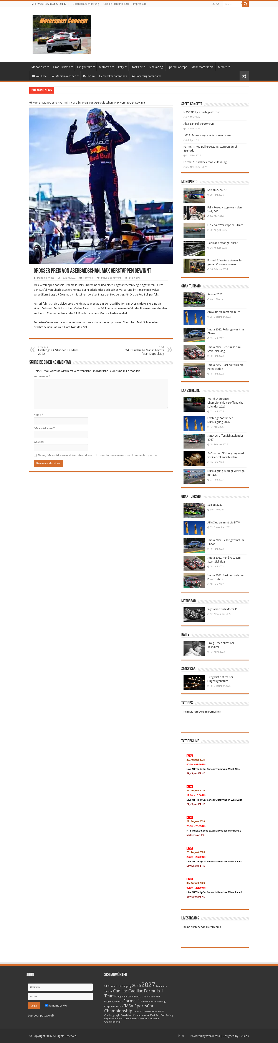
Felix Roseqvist (152, 996)
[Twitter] (218, 4)
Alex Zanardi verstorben (199, 123)
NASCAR (150, 1015)
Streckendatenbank (115, 76)
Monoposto (38, 67)
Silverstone (123, 1018)
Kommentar (42, 376)
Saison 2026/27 (217, 189)
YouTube (41, 76)
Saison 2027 (214, 294)
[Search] (245, 4)
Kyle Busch (122, 1015)
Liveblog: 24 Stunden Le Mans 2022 (58, 350)
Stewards (135, 1018)
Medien (222, 67)
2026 (136, 985)
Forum (91, 76)
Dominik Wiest (45, 277)
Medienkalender (66, 76)
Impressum (140, 3)
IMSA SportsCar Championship (129, 1008)
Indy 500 (137, 1011)
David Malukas (135, 996)
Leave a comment (111, 277)
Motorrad (105, 67)
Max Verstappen (137, 1015)
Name (38, 414)
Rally (121, 67)
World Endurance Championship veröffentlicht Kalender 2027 (225, 402)
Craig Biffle (121, 996)
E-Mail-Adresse (44, 428)
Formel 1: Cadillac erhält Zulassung (205, 162)
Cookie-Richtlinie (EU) (116, 3)
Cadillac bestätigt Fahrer (222, 242)
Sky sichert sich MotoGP (222, 609)
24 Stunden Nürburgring (117, 986)
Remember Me (57, 1005)
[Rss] (213, 4)
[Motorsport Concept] (62, 34)
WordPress (213, 1036)
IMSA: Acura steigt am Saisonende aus (207, 135)
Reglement (110, 1018)
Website (39, 441)
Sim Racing (156, 67)
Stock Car (136, 67)
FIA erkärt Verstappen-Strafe (225, 225)
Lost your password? (41, 1015)
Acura (159, 986)
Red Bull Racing (164, 1015)
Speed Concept (177, 67)
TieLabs (244, 1036)
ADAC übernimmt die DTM (223, 312)
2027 (148, 985)
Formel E (145, 1001)
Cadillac (120, 991)
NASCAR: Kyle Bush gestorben (202, 112)
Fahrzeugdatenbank (148, 76)
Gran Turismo (61, 67)
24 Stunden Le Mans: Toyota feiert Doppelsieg (144, 350)
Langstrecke (84, 67)
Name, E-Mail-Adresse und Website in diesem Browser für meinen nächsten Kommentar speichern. (99, 455)
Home (36, 102)
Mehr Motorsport (202, 67)
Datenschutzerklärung (86, 3)
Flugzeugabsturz (113, 1001)
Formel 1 (65, 102)
